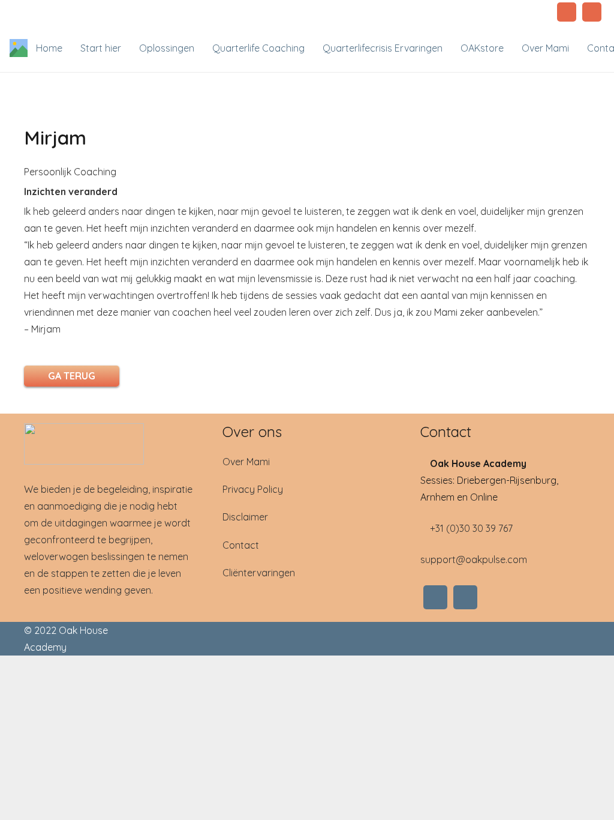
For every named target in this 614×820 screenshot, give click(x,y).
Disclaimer (245, 517)
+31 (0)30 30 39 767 (470, 528)
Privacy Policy (252, 489)
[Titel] (19, 48)
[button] (201, 48)
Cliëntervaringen (258, 573)
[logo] (109, 444)
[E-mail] (591, 12)
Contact (240, 545)
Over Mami (246, 462)
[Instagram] (566, 12)
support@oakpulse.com (473, 559)
